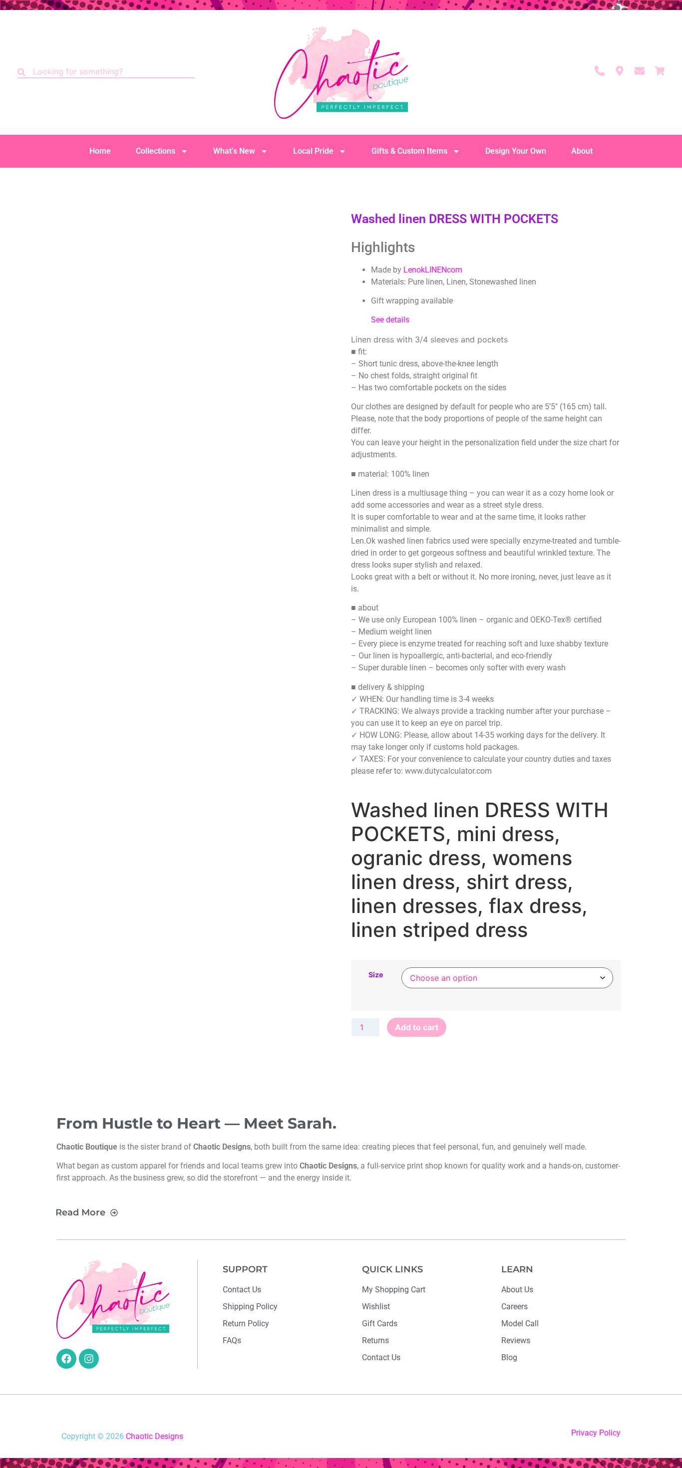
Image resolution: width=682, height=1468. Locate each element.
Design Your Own (515, 151)
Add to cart (416, 1027)
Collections (155, 151)
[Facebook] (66, 1359)
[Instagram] (89, 1359)
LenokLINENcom (432, 270)
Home (100, 151)
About (582, 151)
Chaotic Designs (154, 1436)
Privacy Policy (596, 1433)
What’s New (234, 151)
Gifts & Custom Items (409, 151)
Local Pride (313, 151)
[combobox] (106, 72)
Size (375, 974)
